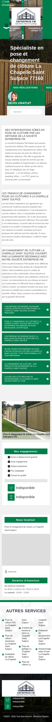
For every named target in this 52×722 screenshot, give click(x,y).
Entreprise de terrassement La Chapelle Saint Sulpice (44, 637)
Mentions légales (41, 716)
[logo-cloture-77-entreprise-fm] (26, 16)
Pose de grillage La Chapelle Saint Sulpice (26, 651)
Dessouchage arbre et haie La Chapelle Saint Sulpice (44, 654)
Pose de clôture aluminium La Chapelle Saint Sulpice (10, 642)
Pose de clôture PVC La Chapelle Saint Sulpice (10, 625)
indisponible (25, 487)
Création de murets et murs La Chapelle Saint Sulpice (27, 634)
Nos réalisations (25, 87)
